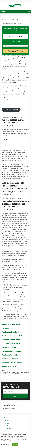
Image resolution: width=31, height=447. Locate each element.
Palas (6, 418)
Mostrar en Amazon (15, 51)
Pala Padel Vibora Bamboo (11, 332)
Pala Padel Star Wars (9, 347)
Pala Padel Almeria (9, 366)
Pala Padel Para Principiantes (12, 363)
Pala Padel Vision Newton (11, 351)
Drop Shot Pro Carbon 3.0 (11, 343)
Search (15, 396)
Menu (3, 11)
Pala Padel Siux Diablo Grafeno (13, 336)
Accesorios (7, 428)
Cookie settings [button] (5, 444)
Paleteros (7, 420)
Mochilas (7, 423)
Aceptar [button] (15, 444)
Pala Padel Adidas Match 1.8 (12, 355)
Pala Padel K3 (7, 328)
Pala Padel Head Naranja (11, 340)
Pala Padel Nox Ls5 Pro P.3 (11, 324)
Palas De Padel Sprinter (10, 359)
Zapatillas (7, 426)
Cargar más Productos (11, 109)
